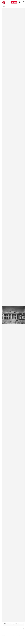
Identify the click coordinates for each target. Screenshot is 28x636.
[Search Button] (20, 2)
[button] (23, 629)
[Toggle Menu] (23, 2)
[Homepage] (3, 2)
